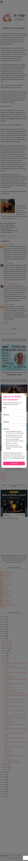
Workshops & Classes (11, 443)
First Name (6, 414)
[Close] (25, 394)
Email (4, 407)
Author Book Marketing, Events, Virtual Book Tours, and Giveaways (15, 432)
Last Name (6, 421)
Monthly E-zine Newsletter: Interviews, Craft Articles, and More (14, 440)
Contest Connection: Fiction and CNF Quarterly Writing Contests (14, 436)
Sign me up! (14, 463)
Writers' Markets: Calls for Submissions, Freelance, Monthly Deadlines (14, 446)
